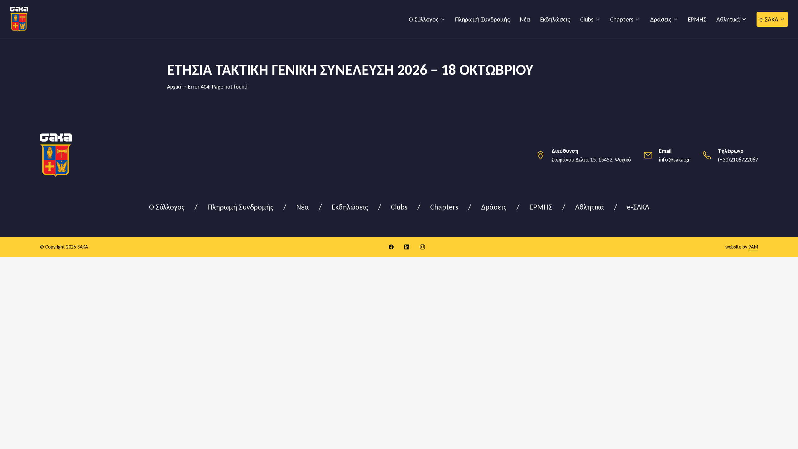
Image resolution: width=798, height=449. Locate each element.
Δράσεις (660, 19)
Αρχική (175, 86)
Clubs (587, 19)
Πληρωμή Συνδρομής (482, 19)
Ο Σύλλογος (424, 19)
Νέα (525, 19)
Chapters (621, 19)
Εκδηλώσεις (555, 19)
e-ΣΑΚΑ (768, 19)
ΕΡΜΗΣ (697, 19)
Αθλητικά (728, 19)
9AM (753, 247)
